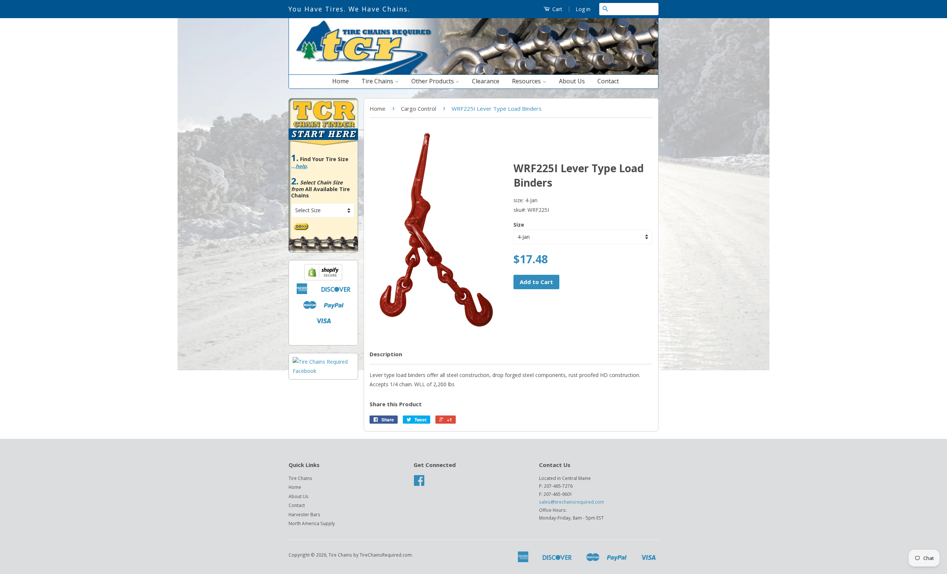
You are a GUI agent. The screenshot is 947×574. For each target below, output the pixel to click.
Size (518, 224)
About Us (572, 81)
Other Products (433, 81)
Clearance (485, 81)
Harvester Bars (304, 514)
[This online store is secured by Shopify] (323, 278)
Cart (556, 9)
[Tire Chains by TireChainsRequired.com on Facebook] (419, 483)
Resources (527, 81)
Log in (583, 9)
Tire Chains (378, 81)
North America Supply (312, 523)
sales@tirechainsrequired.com (571, 502)
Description (386, 354)
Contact (608, 81)
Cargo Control (418, 108)
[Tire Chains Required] (323, 370)
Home (340, 81)
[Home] (473, 72)
